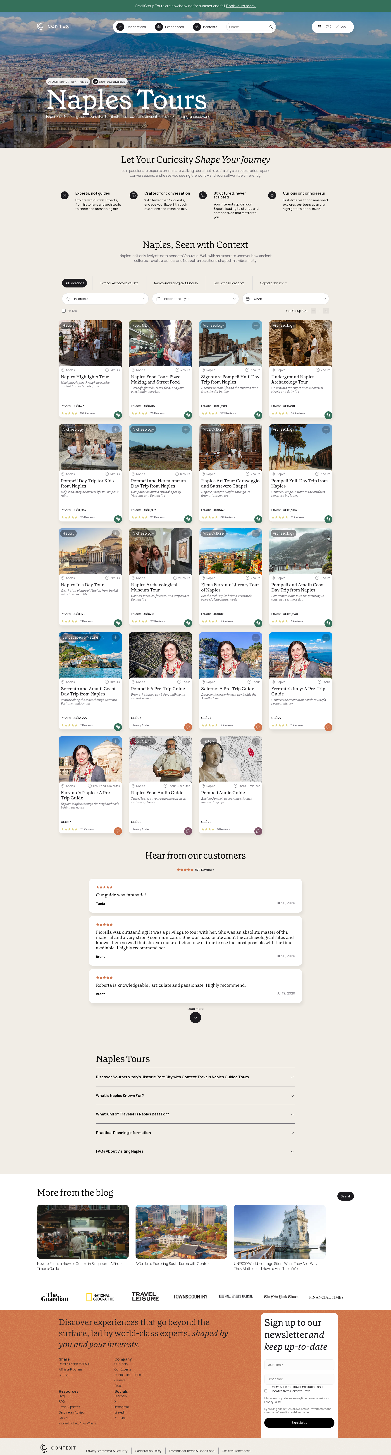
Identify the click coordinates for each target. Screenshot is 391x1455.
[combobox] (105, 298)
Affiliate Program (70, 1369)
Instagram (121, 1407)
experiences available (109, 82)
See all (345, 1196)
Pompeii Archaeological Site (119, 283)
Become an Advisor (72, 1412)
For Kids (72, 311)
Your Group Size (296, 311)
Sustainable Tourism (128, 1375)
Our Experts (122, 1369)
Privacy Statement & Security (106, 1451)
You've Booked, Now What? (78, 1423)
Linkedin (120, 1412)
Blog (62, 1396)
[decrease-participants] (313, 311)
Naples (83, 82)
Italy (73, 82)
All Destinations (57, 82)
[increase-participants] (326, 311)
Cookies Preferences (236, 1451)
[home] (57, 30)
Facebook (120, 1396)
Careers (119, 1380)
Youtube (120, 1418)
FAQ (61, 1401)
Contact (65, 1418)
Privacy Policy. (272, 1402)
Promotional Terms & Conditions (191, 1451)
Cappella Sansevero (273, 283)
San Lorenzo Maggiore (229, 283)
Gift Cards (66, 1375)
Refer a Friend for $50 (74, 1364)
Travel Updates (69, 1407)
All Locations (74, 283)
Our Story (121, 1364)
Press (118, 1385)
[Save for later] (116, 326)
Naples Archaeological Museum (176, 283)
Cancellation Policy (148, 1451)
